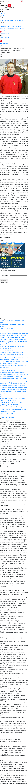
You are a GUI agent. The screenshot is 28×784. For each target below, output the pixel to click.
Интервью (3, 26)
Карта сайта (3, 445)
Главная (2, 13)
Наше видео (10, 20)
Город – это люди (12, 26)
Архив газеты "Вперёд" (7, 417)
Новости (2, 15)
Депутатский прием (17, 28)
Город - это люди (10, 242)
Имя (1, 278)
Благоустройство (5, 28)
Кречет (2, 242)
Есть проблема (18, 20)
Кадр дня (3, 20)
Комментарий (4, 275)
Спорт (20, 26)
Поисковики (20, 242)
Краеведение (4, 30)
